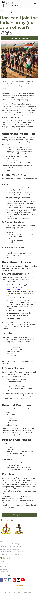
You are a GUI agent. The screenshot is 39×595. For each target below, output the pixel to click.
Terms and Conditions (7, 564)
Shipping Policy (5, 572)
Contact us (3, 569)
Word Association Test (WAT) (9, 544)
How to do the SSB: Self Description (11, 552)
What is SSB (4, 541)
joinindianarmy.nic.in (14, 289)
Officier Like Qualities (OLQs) (9, 554)
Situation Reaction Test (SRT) (9, 549)
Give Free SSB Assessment (19, 38)
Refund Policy (4, 566)
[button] (35, 4)
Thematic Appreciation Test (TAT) (10, 546)
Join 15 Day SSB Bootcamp (19, 515)
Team (2, 561)
